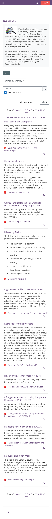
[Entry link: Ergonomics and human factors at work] (44, 316)
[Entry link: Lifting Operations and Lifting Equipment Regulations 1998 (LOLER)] (44, 419)
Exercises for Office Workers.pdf (22, 365)
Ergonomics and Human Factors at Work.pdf (27, 313)
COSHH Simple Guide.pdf (19, 221)
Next (42, 110)
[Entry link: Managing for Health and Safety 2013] (44, 448)
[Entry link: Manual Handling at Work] (44, 482)
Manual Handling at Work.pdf (21, 479)
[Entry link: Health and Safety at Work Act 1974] (44, 389)
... (7, 72)
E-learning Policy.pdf (17, 279)
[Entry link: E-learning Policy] (44, 282)
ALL (26, 112)
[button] (37, 2)
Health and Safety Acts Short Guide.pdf (25, 386)
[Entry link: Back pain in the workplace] (44, 153)
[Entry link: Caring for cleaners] (44, 195)
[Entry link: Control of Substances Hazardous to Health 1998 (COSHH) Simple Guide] (44, 224)
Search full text (14, 92)
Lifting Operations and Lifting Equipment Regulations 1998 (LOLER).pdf (24, 414)
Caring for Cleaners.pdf (18, 192)
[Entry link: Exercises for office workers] (44, 368)
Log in (45, 2)
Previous (17, 110)
